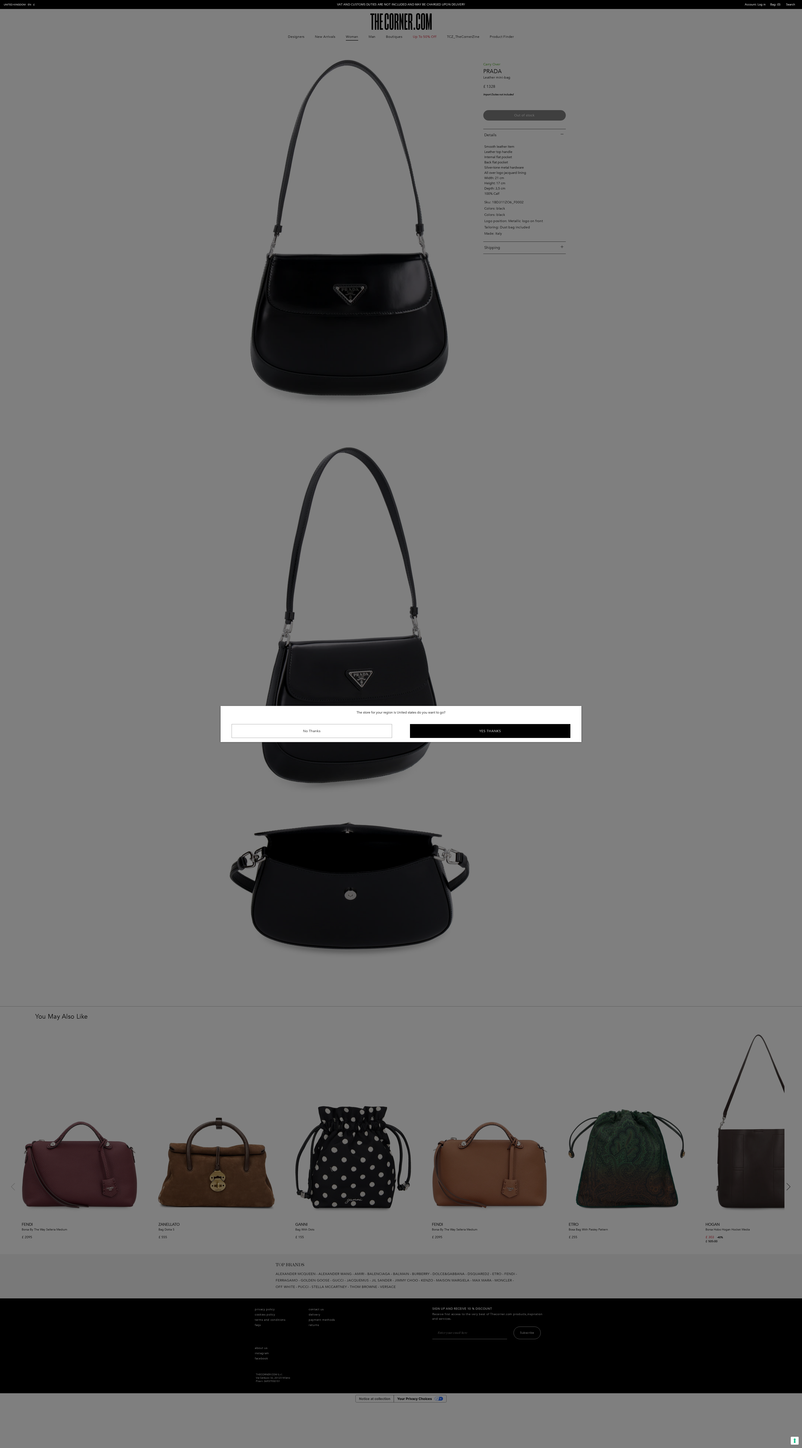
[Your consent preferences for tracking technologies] (795, 1441)
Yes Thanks (490, 731)
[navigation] (19, 4)
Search (790, 4)
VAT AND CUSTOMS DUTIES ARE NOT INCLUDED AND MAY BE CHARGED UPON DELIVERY (401, 4)
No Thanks (312, 731)
